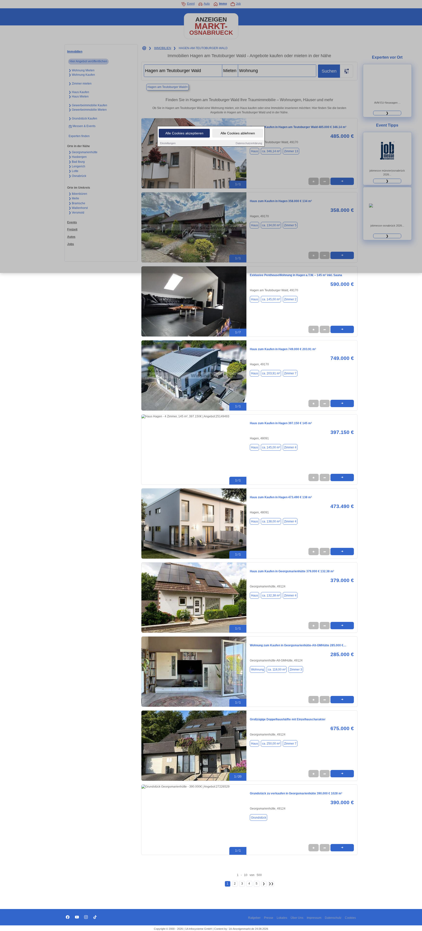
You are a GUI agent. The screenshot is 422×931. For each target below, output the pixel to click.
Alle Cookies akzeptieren (184, 133)
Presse (268, 918)
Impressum (314, 918)
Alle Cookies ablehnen (238, 133)
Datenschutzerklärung (249, 143)
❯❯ (271, 883)
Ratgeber (254, 918)
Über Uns (297, 918)
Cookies (350, 918)
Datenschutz (333, 918)
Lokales (282, 918)
